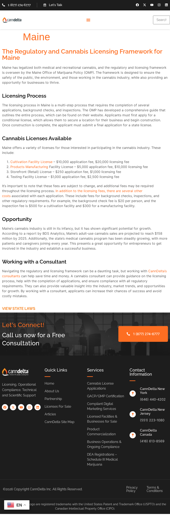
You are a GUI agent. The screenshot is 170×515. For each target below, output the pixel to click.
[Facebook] (137, 4)
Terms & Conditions (155, 489)
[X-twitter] (144, 4)
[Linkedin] (166, 4)
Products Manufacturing (29, 167)
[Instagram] (159, 4)
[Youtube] (151, 4)
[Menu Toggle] (88, 20)
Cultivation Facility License (31, 162)
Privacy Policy (132, 489)
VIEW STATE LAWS (18, 308)
